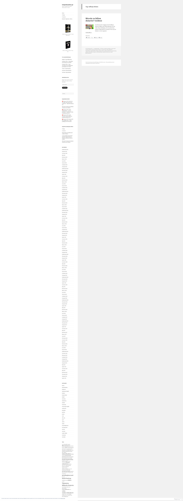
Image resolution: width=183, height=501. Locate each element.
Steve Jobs (66, 480)
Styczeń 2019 (64, 294)
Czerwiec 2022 (64, 218)
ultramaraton (64, 488)
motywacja (64, 404)
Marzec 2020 (64, 267)
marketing (69, 461)
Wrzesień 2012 (64, 374)
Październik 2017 (65, 321)
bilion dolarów (89, 49)
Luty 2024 (64, 183)
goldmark (110, 49)
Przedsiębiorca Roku (70, 472)
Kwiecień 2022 (64, 221)
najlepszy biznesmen (64, 467)
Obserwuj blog (65, 77)
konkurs (63, 393)
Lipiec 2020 (64, 260)
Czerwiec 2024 (64, 176)
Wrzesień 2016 (64, 338)
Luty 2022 (64, 225)
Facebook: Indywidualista (66, 70)
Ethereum (69, 450)
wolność (63, 494)
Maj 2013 (63, 370)
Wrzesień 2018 (64, 301)
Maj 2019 (63, 286)
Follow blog (64, 87)
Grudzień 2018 (64, 296)
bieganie (69, 444)
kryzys (63, 461)
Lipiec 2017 (64, 326)
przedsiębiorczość (67, 475)
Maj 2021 (63, 241)
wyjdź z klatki (64, 433)
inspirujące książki (65, 391)
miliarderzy (64, 400)
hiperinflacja (88, 50)
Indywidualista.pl (67, 5)
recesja (63, 480)
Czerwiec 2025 (64, 153)
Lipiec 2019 (64, 282)
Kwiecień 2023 (64, 202)
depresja (71, 447)
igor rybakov (64, 452)
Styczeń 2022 (64, 227)
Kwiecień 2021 (64, 242)
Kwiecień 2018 (64, 309)
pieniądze (64, 410)
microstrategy (63, 462)
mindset (63, 402)
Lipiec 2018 (64, 305)
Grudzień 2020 (64, 250)
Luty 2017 (64, 336)
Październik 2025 (65, 149)
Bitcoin (64, 446)
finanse (72, 450)
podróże (63, 412)
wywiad (69, 494)
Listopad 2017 (64, 319)
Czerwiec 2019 (64, 284)
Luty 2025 (64, 161)
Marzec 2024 (64, 181)
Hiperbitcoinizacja (69, 451)
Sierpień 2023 (64, 195)
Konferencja (68, 456)
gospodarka (64, 451)
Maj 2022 (63, 220)
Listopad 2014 (64, 359)
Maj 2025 (63, 155)
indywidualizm (64, 387)
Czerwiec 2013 (64, 368)
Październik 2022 (65, 210)
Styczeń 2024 (64, 185)
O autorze (64, 16)
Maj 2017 (63, 330)
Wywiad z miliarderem (68, 495)
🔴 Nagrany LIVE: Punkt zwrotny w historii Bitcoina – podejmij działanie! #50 (67, 116)
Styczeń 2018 (64, 315)
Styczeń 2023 (64, 206)
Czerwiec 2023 (64, 199)
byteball (68, 447)
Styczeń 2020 (64, 271)
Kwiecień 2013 (64, 372)
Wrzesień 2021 (64, 233)
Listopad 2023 (64, 189)
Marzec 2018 (64, 311)
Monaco (70, 464)
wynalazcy (64, 435)
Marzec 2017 (64, 334)
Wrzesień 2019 (64, 279)
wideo (63, 491)
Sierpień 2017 (64, 324)
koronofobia (70, 458)
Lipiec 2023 (64, 197)
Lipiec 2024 (64, 174)
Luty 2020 (64, 269)
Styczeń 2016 (64, 349)
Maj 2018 (63, 307)
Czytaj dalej (88, 32)
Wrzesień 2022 (64, 212)
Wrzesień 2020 (64, 256)
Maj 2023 (63, 201)
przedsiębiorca (66, 472)
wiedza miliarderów (68, 493)
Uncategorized (64, 427)
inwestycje (64, 456)
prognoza (94, 52)
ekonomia (64, 450)
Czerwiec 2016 (64, 340)
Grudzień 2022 (64, 208)
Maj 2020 (63, 263)
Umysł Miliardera (65, 425)
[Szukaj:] (68, 93)
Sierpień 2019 (64, 281)
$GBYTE (63, 444)
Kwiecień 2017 (64, 332)
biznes (63, 385)
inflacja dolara (101, 50)
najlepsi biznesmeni (68, 465)
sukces (63, 421)
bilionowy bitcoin (95, 49)
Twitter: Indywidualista (66, 68)
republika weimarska (106, 52)
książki (63, 397)
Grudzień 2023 (64, 187)
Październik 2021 (65, 231)
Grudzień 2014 (64, 357)
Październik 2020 (65, 254)
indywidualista (66, 454)
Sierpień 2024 (64, 172)
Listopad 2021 (64, 229)
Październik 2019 (65, 277)
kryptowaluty (64, 395)
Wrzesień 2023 (64, 193)
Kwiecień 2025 (64, 157)
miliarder (68, 462)
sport (63, 419)
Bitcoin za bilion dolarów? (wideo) (94, 19)
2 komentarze (88, 53)
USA (70, 489)
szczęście (63, 481)
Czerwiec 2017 (64, 328)
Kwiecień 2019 (64, 288)
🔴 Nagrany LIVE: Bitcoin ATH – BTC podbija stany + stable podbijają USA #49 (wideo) (68, 120)
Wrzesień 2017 (64, 322)
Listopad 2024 (64, 166)
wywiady (63, 437)
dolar (107, 49)
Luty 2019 (64, 292)
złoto (71, 495)
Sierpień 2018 (64, 303)
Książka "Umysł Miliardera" (67, 59)
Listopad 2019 (64, 275)
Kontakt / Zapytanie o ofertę (67, 18)
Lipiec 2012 (64, 378)
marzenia (63, 398)
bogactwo (63, 447)
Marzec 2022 (64, 223)
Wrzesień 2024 (64, 170)
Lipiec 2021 (64, 237)
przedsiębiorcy (64, 473)
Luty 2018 (64, 313)
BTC (66, 447)
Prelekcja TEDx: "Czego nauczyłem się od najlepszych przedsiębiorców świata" (67, 65)
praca (63, 472)
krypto (64, 459)
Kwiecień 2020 (64, 265)
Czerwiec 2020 (64, 261)
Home (63, 13)
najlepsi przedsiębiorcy (65, 466)
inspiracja (64, 389)
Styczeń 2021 (64, 248)
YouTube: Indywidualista (66, 72)
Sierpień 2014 (64, 362)
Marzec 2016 (64, 345)
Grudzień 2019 (64, 273)
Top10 (63, 423)
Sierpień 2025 (64, 151)
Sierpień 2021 (64, 235)
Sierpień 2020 (64, 258)
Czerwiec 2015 (64, 353)
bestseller (65, 444)
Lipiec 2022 (64, 216)
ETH (66, 450)
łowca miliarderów (65, 496)
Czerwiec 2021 (64, 239)
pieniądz (64, 471)
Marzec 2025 (64, 159)
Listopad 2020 (64, 252)
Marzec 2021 (64, 244)
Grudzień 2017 (64, 317)
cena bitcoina (103, 49)
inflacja (72, 454)
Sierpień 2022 (64, 214)
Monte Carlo (63, 465)
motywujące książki (65, 406)
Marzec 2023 (64, 204)
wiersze (63, 429)
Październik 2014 (65, 361)
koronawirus (65, 458)
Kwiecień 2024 (64, 180)
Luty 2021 (64, 246)
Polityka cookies (63, 498)
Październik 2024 (65, 168)
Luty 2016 (64, 347)
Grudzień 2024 (64, 164)
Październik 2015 (65, 351)
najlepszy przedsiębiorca (65, 468)
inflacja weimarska (107, 50)
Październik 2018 (65, 300)
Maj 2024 (63, 178)
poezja (63, 414)
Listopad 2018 (64, 298)
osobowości (64, 408)
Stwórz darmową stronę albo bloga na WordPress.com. (96, 62)
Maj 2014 (63, 364)
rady (63, 416)
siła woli (63, 417)
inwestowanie (68, 455)
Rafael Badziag (66, 478)
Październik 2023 (65, 191)
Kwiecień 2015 (64, 355)
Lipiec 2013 (64, 366)
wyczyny (63, 431)
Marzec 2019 (64, 290)
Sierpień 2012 (64, 376)
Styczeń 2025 (64, 162)
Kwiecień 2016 (64, 343)
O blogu (63, 15)
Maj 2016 (63, 341)
